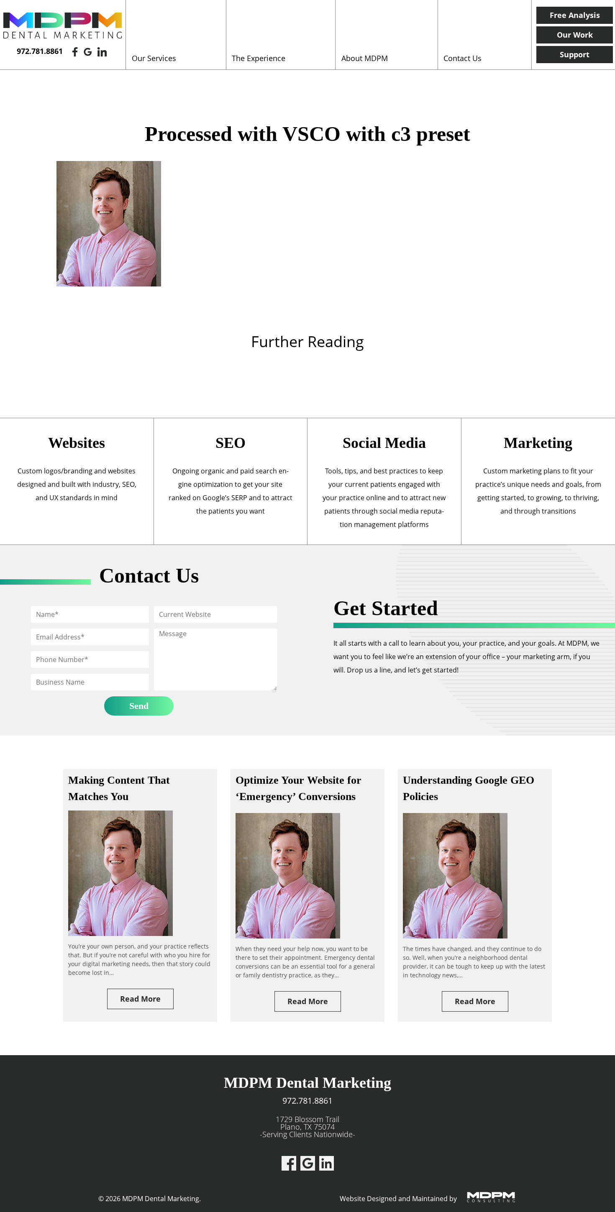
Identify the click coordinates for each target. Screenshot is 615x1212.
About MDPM (364, 58)
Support (574, 54)
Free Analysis (575, 15)
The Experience (258, 58)
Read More (140, 999)
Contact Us (462, 58)
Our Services (154, 58)
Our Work (575, 35)
